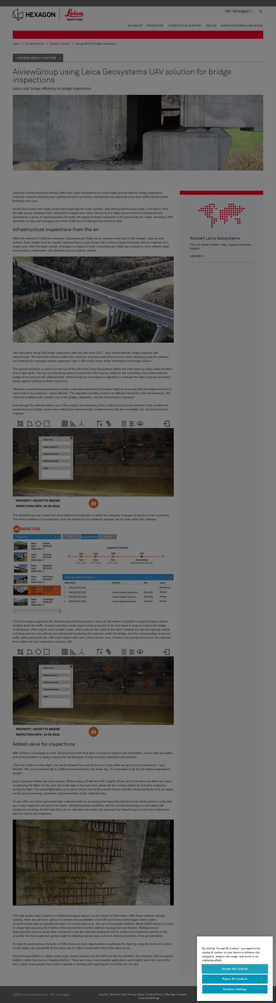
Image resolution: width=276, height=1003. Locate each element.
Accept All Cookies (235, 968)
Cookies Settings (235, 989)
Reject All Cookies (235, 978)
